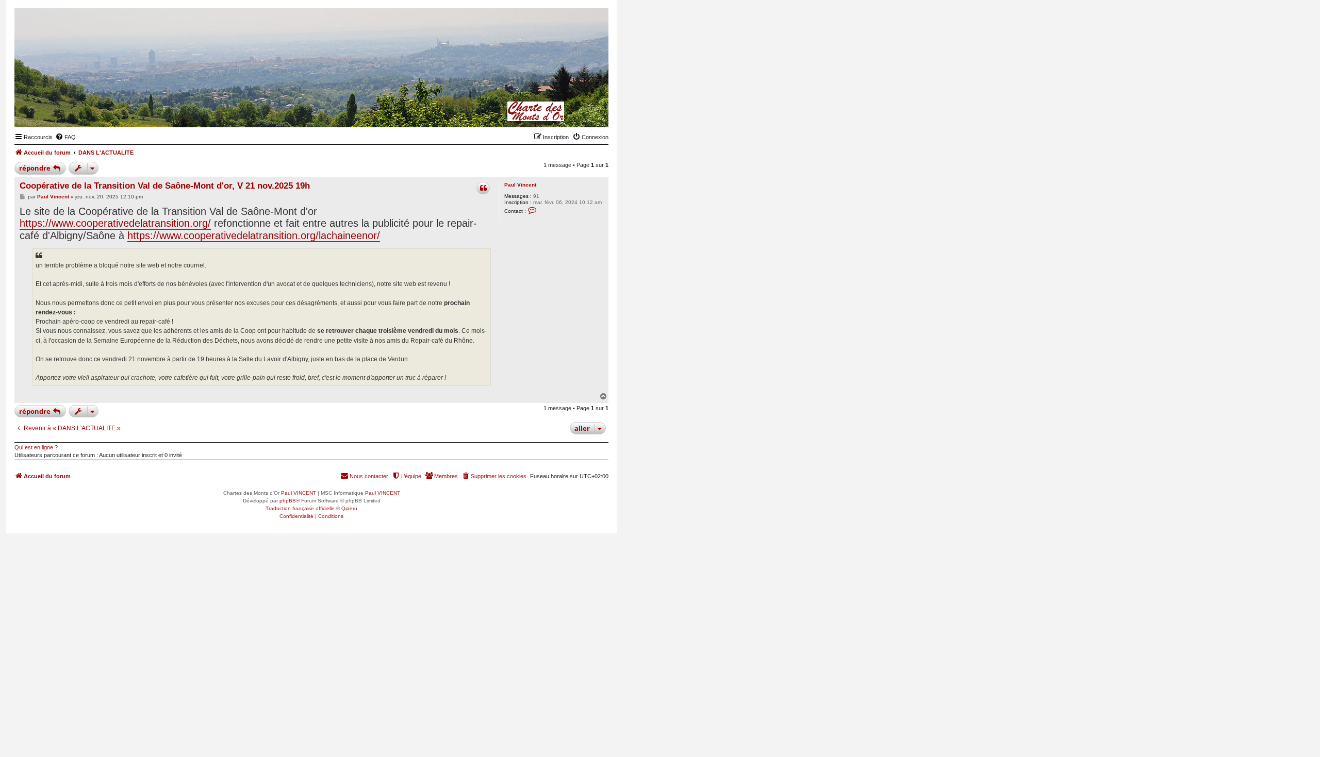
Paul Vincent (520, 185)
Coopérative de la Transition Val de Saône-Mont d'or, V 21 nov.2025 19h (165, 186)
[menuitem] (65, 137)
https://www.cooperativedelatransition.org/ (115, 223)
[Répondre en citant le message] (483, 188)
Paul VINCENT (298, 493)
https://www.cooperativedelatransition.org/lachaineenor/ (253, 235)
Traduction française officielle (300, 508)
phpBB (287, 500)
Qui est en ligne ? (36, 447)
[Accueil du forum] (550, 111)
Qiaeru (349, 508)
